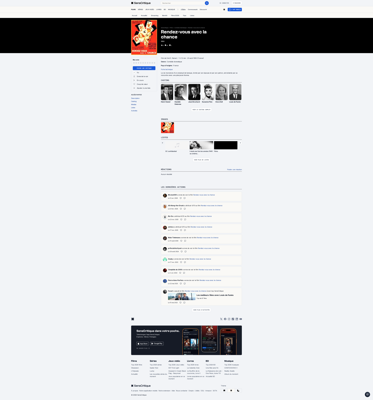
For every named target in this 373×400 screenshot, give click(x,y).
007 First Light (173, 368)
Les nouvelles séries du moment (158, 375)
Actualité (134, 374)
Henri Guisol (165, 102)
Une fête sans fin (212, 368)
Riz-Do (170, 216)
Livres (190, 361)
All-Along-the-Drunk (176, 206)
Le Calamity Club (193, 368)
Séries (153, 361)
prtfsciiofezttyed (174, 248)
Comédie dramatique (180, 27)
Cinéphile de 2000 (175, 270)
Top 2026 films (136, 365)
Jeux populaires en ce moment (176, 377)
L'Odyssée (135, 371)
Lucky (152, 371)
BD (207, 361)
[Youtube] (241, 319)
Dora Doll (219, 102)
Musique (228, 361)
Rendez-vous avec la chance (196, 27)
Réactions (166, 169)
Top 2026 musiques (231, 365)
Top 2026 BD (211, 365)
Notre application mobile (148, 391)
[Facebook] (225, 319)
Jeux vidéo (174, 361)
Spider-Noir (154, 368)
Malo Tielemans (174, 238)
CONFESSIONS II (230, 368)
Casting (165, 80)
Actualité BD (210, 376)
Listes (164, 137)
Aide (173, 391)
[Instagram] (229, 319)
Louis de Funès (235, 102)
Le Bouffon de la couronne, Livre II (193, 372)
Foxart (170, 291)
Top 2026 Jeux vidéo (176, 365)
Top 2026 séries (156, 365)
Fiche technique (167, 69)
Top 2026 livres (193, 365)
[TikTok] (233, 319)
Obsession (135, 368)
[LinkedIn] (237, 319)
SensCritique (164, 27)
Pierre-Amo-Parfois (175, 280)
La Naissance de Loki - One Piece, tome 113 (214, 372)
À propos (134, 391)
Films (171, 27)
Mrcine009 (172, 195)
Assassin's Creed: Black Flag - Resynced (177, 372)
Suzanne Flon (207, 102)
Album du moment (231, 374)
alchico (171, 227)
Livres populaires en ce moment (195, 377)
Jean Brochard (194, 102)
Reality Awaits (229, 371)
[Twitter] (221, 319)
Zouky (170, 259)
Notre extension (164, 391)
